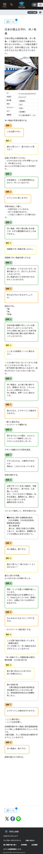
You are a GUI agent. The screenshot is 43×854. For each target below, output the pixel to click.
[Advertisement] (21, 782)
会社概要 (34, 845)
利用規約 (24, 845)
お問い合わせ (30, 840)
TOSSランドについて (10, 836)
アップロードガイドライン (12, 840)
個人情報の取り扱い (10, 845)
